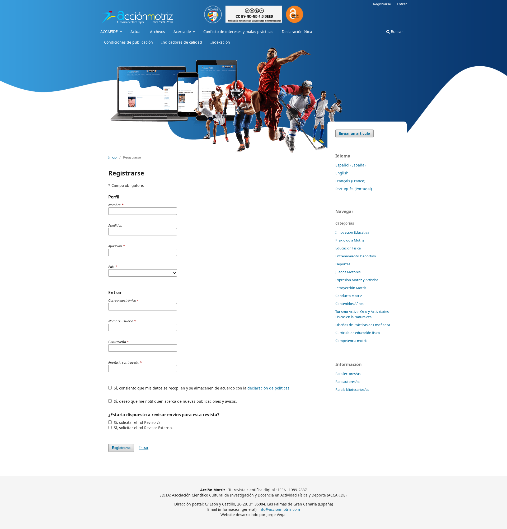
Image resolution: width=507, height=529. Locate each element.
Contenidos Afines (349, 303)
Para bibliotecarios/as (352, 389)
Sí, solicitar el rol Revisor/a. (137, 422)
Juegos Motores (347, 272)
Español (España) (350, 165)
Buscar (396, 31)
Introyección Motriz (350, 287)
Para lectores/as (347, 373)
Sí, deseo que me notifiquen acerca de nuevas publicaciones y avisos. (175, 401)
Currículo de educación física (357, 332)
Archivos (157, 31)
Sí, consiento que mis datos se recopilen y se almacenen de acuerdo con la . (201, 388)
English (342, 172)
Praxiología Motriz (349, 240)
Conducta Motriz (348, 295)
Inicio (112, 157)
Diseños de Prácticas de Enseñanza (362, 324)
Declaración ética (297, 31)
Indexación (220, 42)
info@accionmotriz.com (279, 509)
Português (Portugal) (353, 188)
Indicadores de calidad (181, 42)
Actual (136, 31)
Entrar (402, 4)
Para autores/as (347, 381)
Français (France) (350, 180)
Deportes (342, 264)
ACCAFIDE (109, 31)
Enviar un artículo (354, 133)
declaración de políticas (268, 388)
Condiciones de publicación (128, 42)
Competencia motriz (351, 340)
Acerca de (182, 31)
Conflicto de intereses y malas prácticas (238, 31)
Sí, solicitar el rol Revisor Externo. (143, 427)
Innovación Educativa (352, 232)
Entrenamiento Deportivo (355, 256)
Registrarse (382, 4)
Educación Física (348, 248)
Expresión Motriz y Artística (356, 279)
